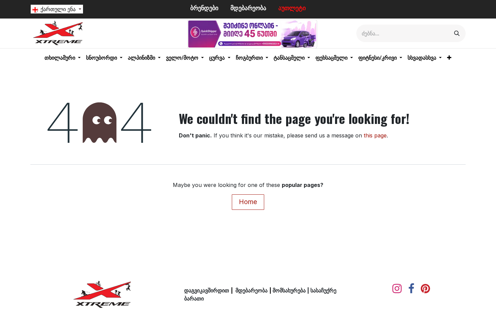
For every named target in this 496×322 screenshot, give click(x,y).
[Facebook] (411, 288)
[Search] (457, 33)
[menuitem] (62, 58)
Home (248, 202)
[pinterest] (425, 288)
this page (375, 135)
